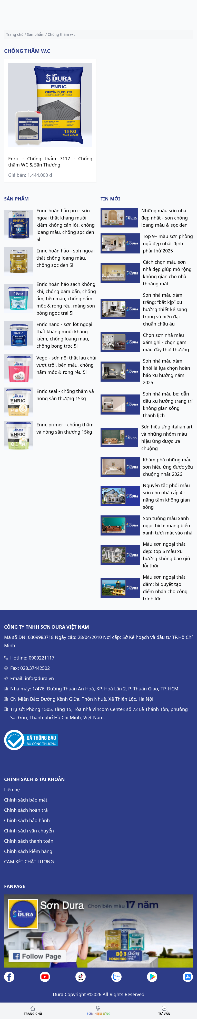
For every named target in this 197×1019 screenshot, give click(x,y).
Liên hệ (12, 789)
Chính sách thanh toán (28, 841)
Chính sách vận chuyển (29, 831)
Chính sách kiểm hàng (28, 851)
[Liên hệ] (116, 977)
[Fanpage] (98, 931)
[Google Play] (152, 977)
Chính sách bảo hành (27, 820)
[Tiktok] (80, 977)
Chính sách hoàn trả (26, 810)
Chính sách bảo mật (25, 800)
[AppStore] (188, 977)
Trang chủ (15, 34)
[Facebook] (9, 977)
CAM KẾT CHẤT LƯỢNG (29, 861)
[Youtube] (45, 977)
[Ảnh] (31, 740)
